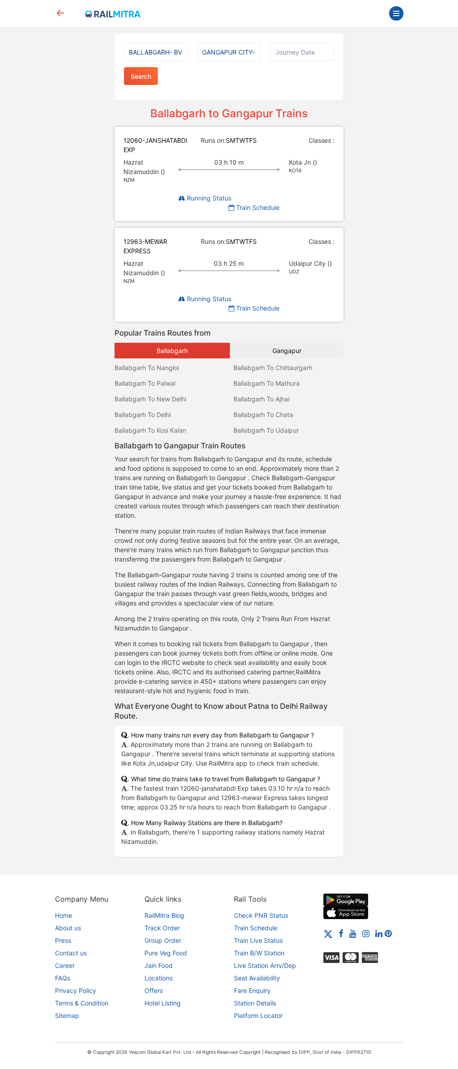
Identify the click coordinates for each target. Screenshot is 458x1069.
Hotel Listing (162, 1003)
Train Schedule (257, 207)
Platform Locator (258, 1015)
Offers (153, 990)
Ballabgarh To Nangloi (146, 367)
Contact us (71, 953)
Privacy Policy (75, 990)
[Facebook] (341, 933)
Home (63, 915)
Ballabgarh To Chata (263, 414)
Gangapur (286, 350)
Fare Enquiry (252, 990)
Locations (158, 978)
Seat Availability (257, 978)
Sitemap (67, 1015)
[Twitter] (328, 933)
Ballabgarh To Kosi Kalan (150, 430)
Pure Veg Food (165, 953)
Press (63, 940)
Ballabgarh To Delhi (142, 414)
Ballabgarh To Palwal (144, 383)
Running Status (208, 198)
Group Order (162, 940)
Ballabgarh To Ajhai (261, 399)
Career (65, 965)
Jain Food (158, 965)
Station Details (255, 1003)
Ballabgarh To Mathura (266, 383)
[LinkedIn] (378, 933)
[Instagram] (365, 933)
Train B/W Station (259, 953)
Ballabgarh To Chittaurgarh (272, 367)
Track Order (162, 928)
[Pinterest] (388, 933)
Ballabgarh (172, 350)
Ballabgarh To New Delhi (150, 399)
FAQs (62, 978)
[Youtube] (352, 933)
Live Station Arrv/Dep (265, 965)
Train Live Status (258, 940)
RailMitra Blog (164, 915)
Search (141, 76)
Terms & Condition (81, 1003)
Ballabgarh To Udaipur (266, 430)
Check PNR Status (261, 915)
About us (68, 928)
